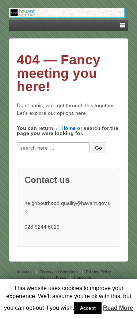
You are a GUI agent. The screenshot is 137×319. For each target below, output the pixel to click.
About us (25, 272)
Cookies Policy (53, 277)
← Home (65, 128)
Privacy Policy (98, 272)
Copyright (82, 277)
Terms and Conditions (59, 272)
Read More (118, 308)
